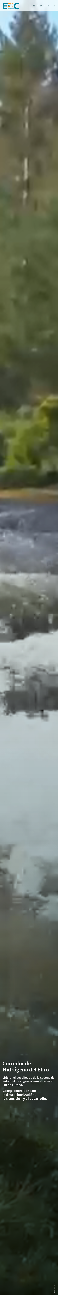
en (41, 6)
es (34, 6)
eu (48, 6)
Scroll (54, 1285)
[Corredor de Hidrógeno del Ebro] (11, 6)
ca (54, 6)
